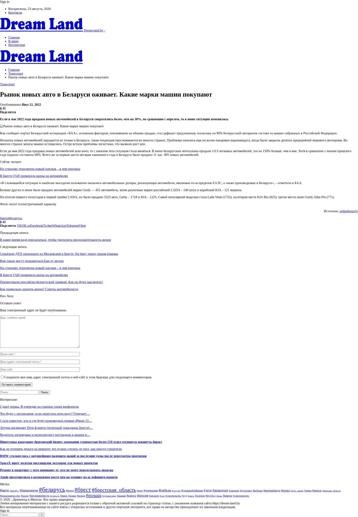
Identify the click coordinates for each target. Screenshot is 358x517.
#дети (208, 490)
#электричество (241, 495)
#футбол (210, 495)
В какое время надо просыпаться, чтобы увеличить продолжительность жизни (55, 240)
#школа (227, 495)
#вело (140, 490)
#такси (190, 496)
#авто (4, 218)
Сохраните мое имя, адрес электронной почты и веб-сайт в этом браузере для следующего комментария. (78, 377)
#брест (83, 490)
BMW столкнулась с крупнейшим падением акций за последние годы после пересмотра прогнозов (73, 456)
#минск (317, 490)
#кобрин (257, 490)
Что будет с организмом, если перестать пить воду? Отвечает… (45, 413)
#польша (93, 495)
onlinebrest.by (349, 211)
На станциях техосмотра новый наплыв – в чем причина (40, 169)
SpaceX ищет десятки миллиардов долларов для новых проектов (49, 463)
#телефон (200, 495)
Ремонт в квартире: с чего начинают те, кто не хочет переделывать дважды (56, 470)
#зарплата (234, 490)
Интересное (16, 45)
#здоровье (246, 490)
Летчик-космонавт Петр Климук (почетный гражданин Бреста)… (46, 428)
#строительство (173, 496)
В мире (13, 41)
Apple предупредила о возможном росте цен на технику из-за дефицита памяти (58, 477)
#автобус (14, 490)
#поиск (81, 495)
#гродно (176, 490)
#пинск (64, 495)
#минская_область (331, 490)
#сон (162, 496)
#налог (25, 495)
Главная (13, 37)
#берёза (70, 490)
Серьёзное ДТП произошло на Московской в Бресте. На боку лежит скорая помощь (59, 254)
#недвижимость (39, 495)
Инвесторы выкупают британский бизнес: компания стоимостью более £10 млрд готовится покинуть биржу (81, 442)
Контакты (15, 12)
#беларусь (15, 218)
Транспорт (7, 84)
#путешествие (109, 496)
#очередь (54, 496)
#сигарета (154, 495)
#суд (184, 495)
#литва (307, 490)
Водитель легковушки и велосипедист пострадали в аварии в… (45, 435)
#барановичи (29, 490)
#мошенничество (10, 495)
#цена (219, 496)
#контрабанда (271, 490)
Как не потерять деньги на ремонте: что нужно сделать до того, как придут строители (61, 449)
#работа (131, 495)
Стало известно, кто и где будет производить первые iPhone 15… (46, 420)
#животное (220, 490)
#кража (285, 490)
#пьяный (121, 495)
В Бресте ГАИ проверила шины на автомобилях (34, 176)
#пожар (72, 496)
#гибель (165, 490)
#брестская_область (114, 490)
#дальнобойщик (192, 490)
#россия (142, 496)
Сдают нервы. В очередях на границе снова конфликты (39, 406)
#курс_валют (297, 490)
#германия (151, 490)
